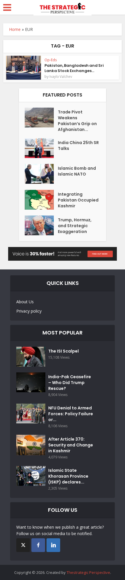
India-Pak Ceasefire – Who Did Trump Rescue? (69, 382)
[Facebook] (38, 545)
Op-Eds (50, 59)
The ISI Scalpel (63, 351)
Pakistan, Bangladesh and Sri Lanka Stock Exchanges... (74, 68)
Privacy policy (29, 311)
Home (15, 29)
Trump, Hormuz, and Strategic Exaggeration (75, 225)
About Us (25, 301)
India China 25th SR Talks (78, 145)
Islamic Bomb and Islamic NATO (77, 171)
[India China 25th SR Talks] (41, 148)
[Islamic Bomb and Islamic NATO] (41, 174)
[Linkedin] (53, 545)
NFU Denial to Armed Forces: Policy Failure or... (70, 414)
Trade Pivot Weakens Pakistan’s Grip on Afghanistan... (77, 120)
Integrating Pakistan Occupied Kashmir (78, 200)
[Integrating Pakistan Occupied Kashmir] (41, 200)
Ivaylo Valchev (60, 76)
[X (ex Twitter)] (23, 545)
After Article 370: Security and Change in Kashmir (70, 445)
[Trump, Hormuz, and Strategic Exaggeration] (41, 225)
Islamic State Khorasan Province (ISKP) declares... (68, 476)
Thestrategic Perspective (88, 572)
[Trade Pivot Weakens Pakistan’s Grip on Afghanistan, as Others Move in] (41, 117)
